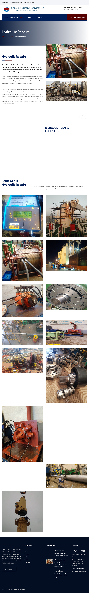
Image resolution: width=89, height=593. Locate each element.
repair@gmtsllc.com (78, 572)
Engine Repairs (59, 576)
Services (23, 17)
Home (6, 17)
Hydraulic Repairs (60, 555)
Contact (40, 17)
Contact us (27, 567)
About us (14, 17)
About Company (9, 573)
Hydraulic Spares (59, 564)
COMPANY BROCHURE (77, 17)
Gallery (31, 17)
